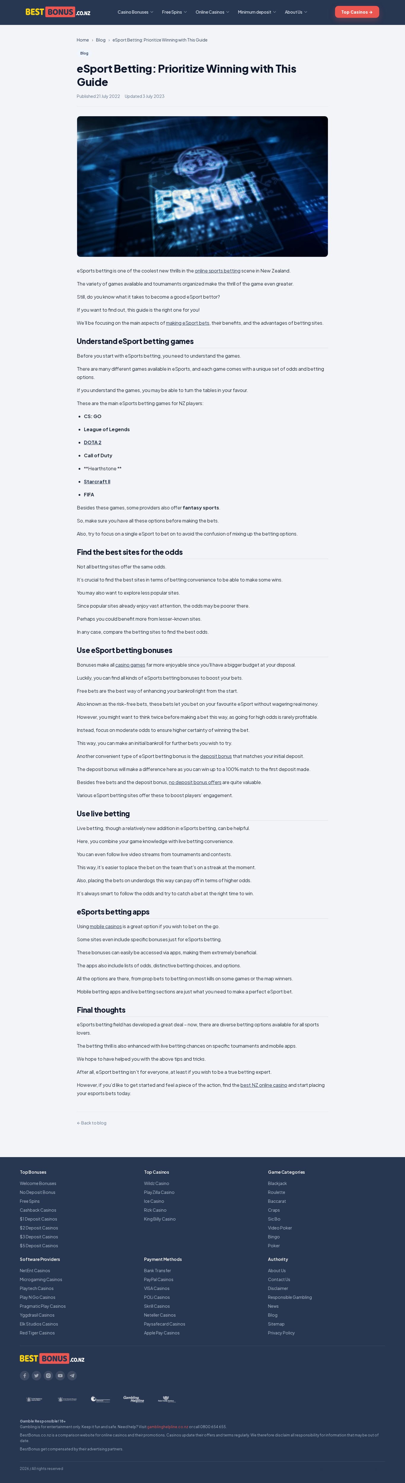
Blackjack (277, 1183)
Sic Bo (274, 1218)
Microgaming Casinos (41, 1279)
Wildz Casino (156, 1183)
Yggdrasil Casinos (37, 1315)
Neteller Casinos (160, 1315)
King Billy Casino (160, 1218)
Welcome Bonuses (38, 1183)
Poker (274, 1245)
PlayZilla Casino (159, 1192)
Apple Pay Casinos (162, 1332)
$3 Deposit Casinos (39, 1236)
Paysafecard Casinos (164, 1323)
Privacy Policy (281, 1332)
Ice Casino (154, 1201)
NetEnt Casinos (35, 1270)
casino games (130, 665)
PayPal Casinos (158, 1279)
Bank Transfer (157, 1270)
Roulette (276, 1192)
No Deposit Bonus (37, 1192)
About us (326, 1468)
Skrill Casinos (157, 1306)
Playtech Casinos (37, 1288)
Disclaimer (278, 1288)
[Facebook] (24, 1375)
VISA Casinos (157, 1288)
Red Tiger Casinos (37, 1332)
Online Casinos (210, 12)
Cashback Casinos (38, 1210)
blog (101, 39)
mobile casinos (106, 926)
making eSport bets (187, 323)
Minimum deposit (254, 12)
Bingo (274, 1236)
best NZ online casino (263, 1085)
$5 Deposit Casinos (39, 1245)
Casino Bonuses (133, 12)
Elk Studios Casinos (39, 1323)
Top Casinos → (357, 12)
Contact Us (279, 1279)
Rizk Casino (155, 1210)
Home (83, 39)
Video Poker (280, 1227)
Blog (273, 1315)
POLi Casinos (157, 1297)
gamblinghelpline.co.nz (167, 1427)
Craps (274, 1210)
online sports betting (217, 270)
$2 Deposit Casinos (39, 1227)
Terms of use (350, 1468)
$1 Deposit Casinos (38, 1218)
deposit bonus (216, 756)
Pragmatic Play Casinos (43, 1306)
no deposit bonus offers (195, 782)
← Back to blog (91, 1122)
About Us (293, 12)
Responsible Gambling (290, 1297)
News (273, 1306)
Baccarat (277, 1201)
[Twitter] (36, 1375)
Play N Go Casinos (37, 1297)
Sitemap (276, 1323)
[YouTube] (60, 1375)
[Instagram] (48, 1375)
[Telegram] (72, 1375)
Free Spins (172, 12)
